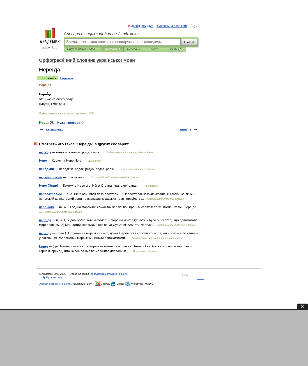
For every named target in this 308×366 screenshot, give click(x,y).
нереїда (185, 129)
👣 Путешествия (52, 277)
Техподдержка (98, 273)
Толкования (112, 49)
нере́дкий (46, 169)
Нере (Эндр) (48, 185)
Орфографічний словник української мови (82, 49)
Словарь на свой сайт (172, 25)
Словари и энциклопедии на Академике (101, 34)
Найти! (189, 42)
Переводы (133, 49)
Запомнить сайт (142, 25)
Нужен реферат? (70, 122)
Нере (43, 160)
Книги (155, 49)
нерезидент (54, 129)
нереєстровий (50, 177)
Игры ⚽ (175, 49)
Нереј (43, 246)
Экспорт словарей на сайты (55, 283)
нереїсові (46, 207)
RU (193, 25)
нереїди (45, 233)
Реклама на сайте (117, 273)
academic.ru (49, 47)
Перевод (66, 78)
